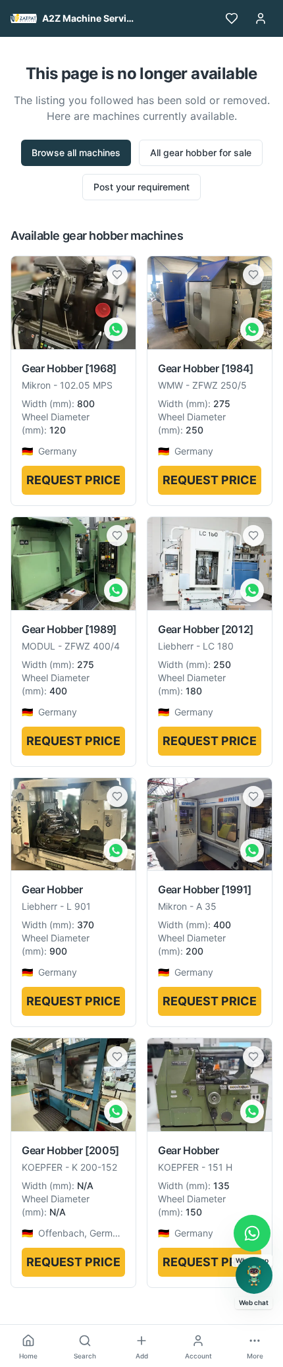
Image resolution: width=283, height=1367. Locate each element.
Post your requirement (141, 186)
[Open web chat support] (254, 1275)
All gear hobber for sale (200, 152)
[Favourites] (232, 18)
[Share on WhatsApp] (116, 329)
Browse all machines (76, 152)
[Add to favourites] (117, 274)
